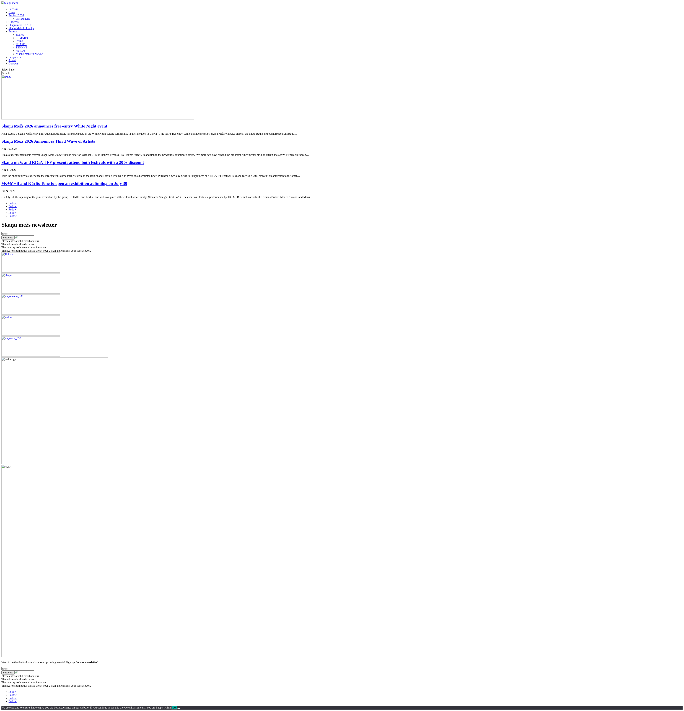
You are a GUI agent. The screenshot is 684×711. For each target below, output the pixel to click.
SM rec (20, 34)
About (12, 60)
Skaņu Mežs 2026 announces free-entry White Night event (54, 126)
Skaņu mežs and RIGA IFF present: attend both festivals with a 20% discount (72, 162)
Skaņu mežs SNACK (21, 25)
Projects (13, 31)
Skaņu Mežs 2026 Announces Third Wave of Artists (48, 141)
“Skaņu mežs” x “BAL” (29, 53)
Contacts (13, 63)
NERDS (20, 50)
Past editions (23, 18)
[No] (178, 708)
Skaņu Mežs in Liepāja (21, 28)
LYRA (19, 41)
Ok (174, 707)
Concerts (14, 21)
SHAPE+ (21, 44)
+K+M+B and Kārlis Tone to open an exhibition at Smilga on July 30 (64, 183)
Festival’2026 (16, 15)
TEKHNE (21, 47)
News (12, 12)
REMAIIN (22, 37)
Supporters (15, 57)
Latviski (13, 9)
